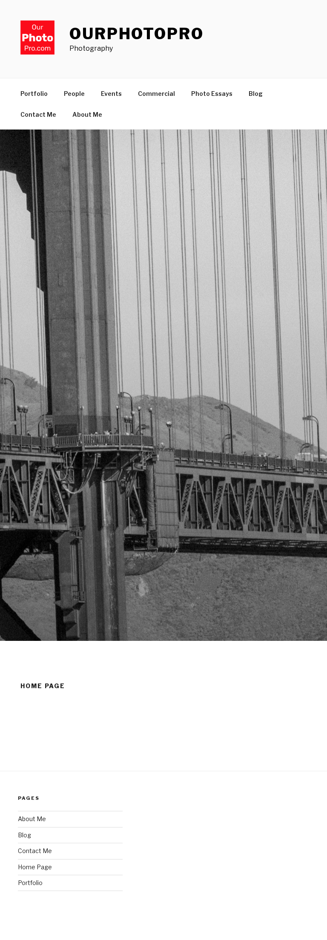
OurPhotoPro (136, 33)
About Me (87, 114)
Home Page (35, 867)
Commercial (156, 93)
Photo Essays (211, 93)
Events (111, 93)
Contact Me (38, 114)
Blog (256, 93)
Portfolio (34, 93)
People (74, 93)
